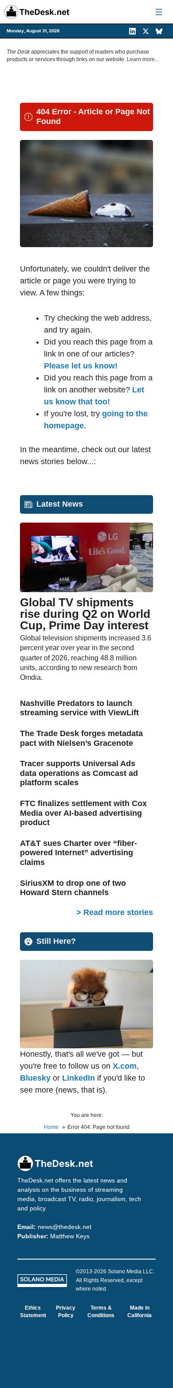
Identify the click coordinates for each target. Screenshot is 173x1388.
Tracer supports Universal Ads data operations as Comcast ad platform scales (79, 773)
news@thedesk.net (64, 1226)
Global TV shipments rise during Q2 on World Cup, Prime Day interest (85, 614)
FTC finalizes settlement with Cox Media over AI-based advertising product (83, 813)
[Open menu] (158, 12)
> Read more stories (114, 912)
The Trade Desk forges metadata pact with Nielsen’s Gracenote (81, 738)
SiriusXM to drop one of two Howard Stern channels (73, 888)
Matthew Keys (70, 1236)
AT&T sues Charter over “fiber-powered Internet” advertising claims (78, 853)
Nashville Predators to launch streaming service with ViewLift (79, 708)
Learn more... (143, 59)
